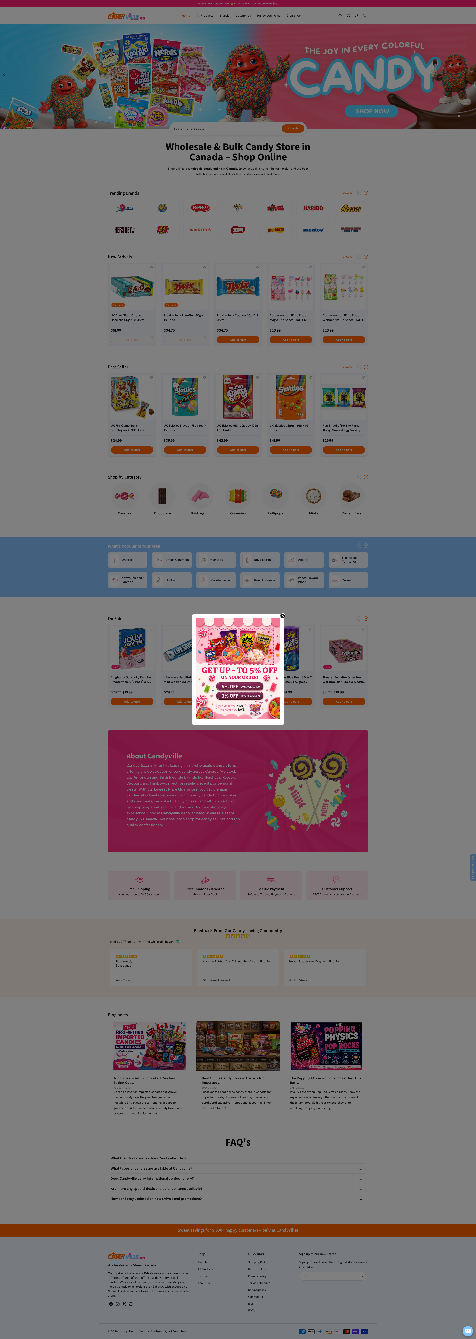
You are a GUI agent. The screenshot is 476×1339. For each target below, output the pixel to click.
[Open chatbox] (468, 1331)
